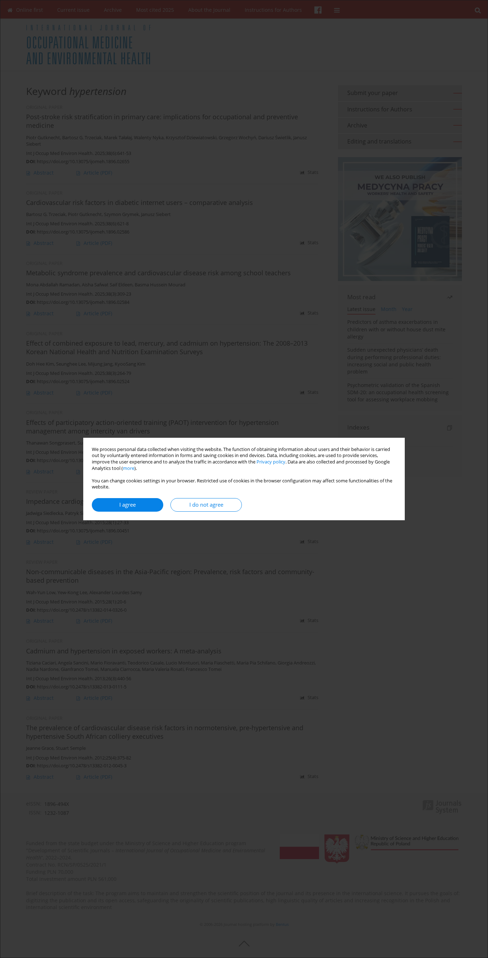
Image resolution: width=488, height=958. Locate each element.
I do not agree (206, 504)
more (128, 468)
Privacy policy (271, 462)
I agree (127, 504)
